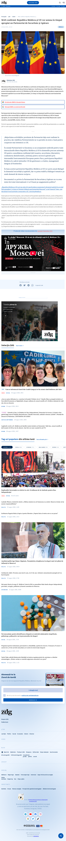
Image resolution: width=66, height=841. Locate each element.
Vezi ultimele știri (42, 439)
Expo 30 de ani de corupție (45, 775)
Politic (3, 507)
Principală (3, 16)
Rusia (18, 447)
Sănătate (13, 752)
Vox (15, 779)
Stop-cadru (21, 779)
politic (30, 756)
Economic (20, 734)
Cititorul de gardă (16, 755)
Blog (3, 747)
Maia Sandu (43, 447)
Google (28, 819)
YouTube (30, 814)
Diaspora (28, 752)
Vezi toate (19, 345)
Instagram (40, 814)
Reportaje (11, 775)
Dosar (3, 406)
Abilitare (3, 775)
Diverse (32, 734)
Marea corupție (16, 789)
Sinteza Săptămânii (7, 419)
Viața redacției (44, 752)
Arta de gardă (5, 755)
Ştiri (9, 16)
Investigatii (5, 784)
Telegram (25, 814)
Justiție (3, 734)
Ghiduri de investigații (49, 789)
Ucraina (30, 447)
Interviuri (4, 589)
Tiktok (38, 819)
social (35, 756)
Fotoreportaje (25, 775)
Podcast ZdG (21, 752)
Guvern (7, 447)
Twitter (33, 819)
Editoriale (36, 752)
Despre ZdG (4, 719)
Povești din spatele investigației (32, 789)
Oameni (17, 775)
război (55, 447)
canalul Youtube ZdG (45, 231)
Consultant (26, 755)
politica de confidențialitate (30, 695)
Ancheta (3, 789)
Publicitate (4, 722)
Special (4, 770)
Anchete (3, 779)
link (5, 316)
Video (3, 739)
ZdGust (4, 762)
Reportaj (10, 779)
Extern (13, 16)
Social (8, 392)
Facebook (35, 814)
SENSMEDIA (36, 836)
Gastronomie (54, 752)
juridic (25, 756)
